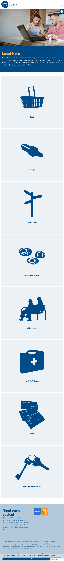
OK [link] (32, 559)
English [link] (54, 559)
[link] (62, 11)
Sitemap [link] (17, 548)
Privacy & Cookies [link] (10, 548)
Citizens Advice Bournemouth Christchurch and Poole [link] (19, 541)
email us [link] (16, 522)
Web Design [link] (23, 548)
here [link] (4, 529)
